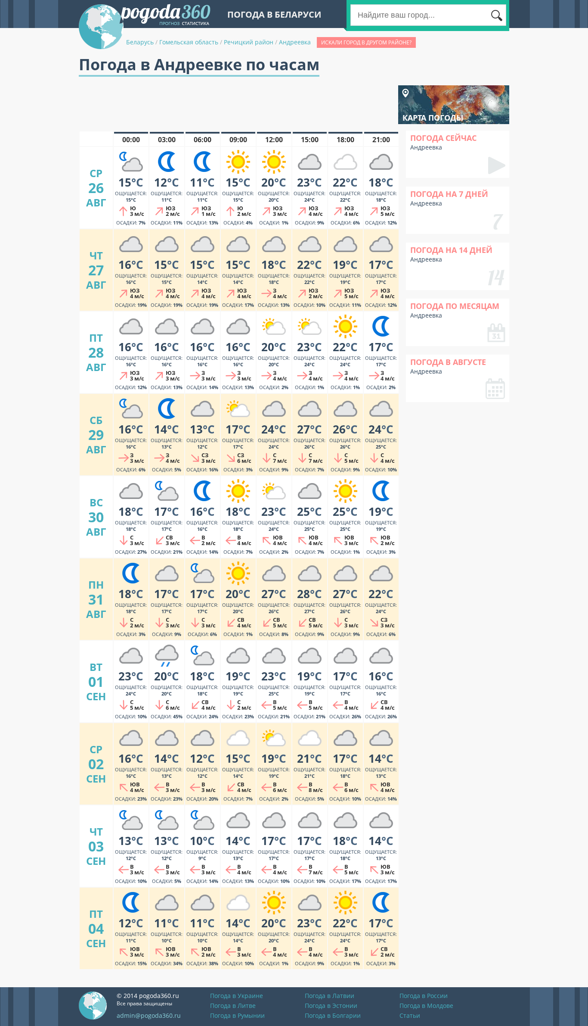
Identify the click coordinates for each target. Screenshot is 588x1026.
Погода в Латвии (329, 996)
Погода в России (423, 996)
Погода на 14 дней (451, 250)
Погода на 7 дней (449, 194)
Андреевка (295, 42)
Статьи (409, 1015)
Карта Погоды (432, 117)
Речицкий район (248, 42)
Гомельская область (188, 42)
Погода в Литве (233, 1005)
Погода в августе (448, 362)
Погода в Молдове (426, 1005)
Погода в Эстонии (331, 1005)
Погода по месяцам (454, 306)
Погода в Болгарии (333, 1015)
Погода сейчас (443, 138)
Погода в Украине (236, 996)
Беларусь (140, 42)
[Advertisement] (235, 104)
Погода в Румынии (237, 1015)
